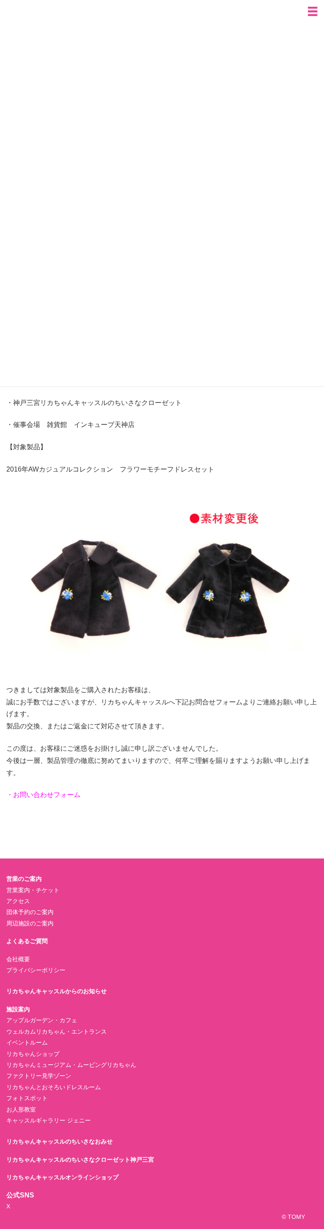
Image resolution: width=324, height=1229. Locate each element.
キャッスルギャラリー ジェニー (48, 1120)
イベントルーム (27, 1042)
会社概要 (18, 959)
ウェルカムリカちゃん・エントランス (56, 1031)
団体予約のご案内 (30, 912)
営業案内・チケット (32, 890)
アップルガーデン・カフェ (41, 1020)
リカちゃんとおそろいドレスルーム (53, 1087)
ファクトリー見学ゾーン (38, 1075)
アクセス (18, 901)
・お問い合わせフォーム (43, 794)
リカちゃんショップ (32, 1053)
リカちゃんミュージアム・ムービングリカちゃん (71, 1064)
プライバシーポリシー (35, 970)
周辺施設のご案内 (30, 923)
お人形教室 (21, 1109)
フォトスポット (27, 1098)
